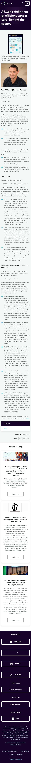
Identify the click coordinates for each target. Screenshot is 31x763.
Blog (5, 428)
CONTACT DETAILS (15, 689)
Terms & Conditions (16, 754)
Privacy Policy (25, 751)
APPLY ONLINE (15, 704)
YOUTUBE (17, 675)
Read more (15, 494)
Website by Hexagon (15, 759)
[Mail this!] (28, 439)
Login (17, 719)
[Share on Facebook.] (24, 439)
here (27, 419)
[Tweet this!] (20, 439)
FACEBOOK (17, 641)
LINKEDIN (17, 664)
